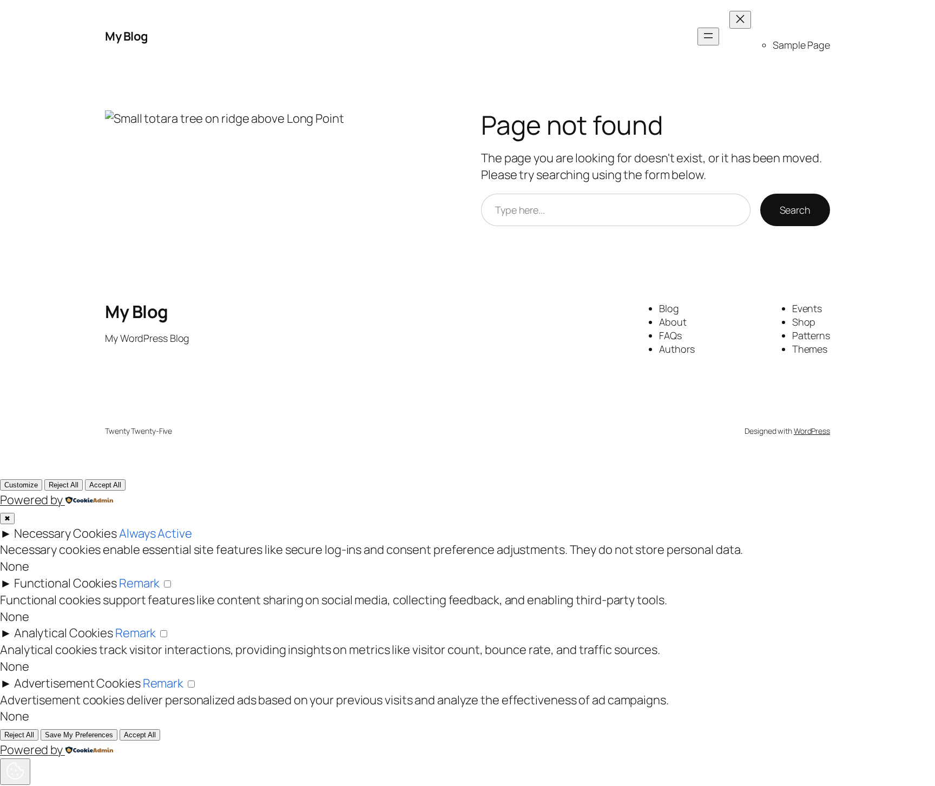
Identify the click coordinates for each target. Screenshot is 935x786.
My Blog (126, 36)
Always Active (155, 533)
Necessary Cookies (65, 533)
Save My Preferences (79, 735)
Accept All (105, 485)
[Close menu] (740, 20)
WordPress (812, 431)
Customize (21, 485)
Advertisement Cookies (77, 683)
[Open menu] (708, 36)
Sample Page (801, 44)
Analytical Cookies (63, 633)
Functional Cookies (65, 583)
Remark (139, 583)
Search (795, 209)
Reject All (63, 485)
